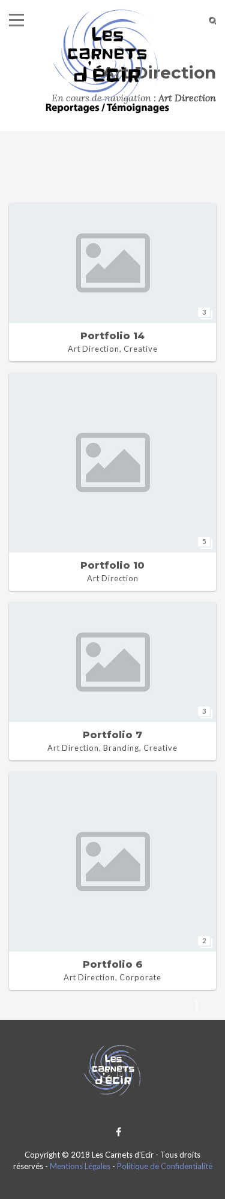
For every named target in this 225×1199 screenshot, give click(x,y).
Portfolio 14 (112, 336)
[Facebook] (115, 1131)
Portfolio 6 (113, 964)
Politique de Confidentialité (164, 1166)
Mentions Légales (80, 1166)
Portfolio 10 (112, 565)
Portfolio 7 (112, 735)
